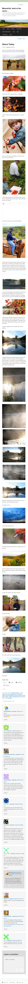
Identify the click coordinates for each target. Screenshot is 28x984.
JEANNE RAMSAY (7, 916)
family (3, 694)
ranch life (16, 695)
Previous (19, 38)
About (8, 28)
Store (18, 31)
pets (7, 695)
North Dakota (19, 694)
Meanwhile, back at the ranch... (19, 696)
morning (11, 694)
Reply (5, 719)
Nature (14, 694)
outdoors (4, 695)
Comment (19, 969)
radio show (8, 94)
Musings (13, 693)
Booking (13, 28)
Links (14, 31)
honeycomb (6, 825)
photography (11, 695)
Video (10, 34)
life (8, 694)
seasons (20, 695)
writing (10, 696)
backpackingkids (7, 780)
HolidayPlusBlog (7, 711)
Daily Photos (19, 28)
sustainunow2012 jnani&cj (9, 754)
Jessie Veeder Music (6, 31)
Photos (17, 693)
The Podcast (4, 34)
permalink (10, 698)
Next (24, 38)
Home (3, 28)
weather (7, 696)
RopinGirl (6, 898)
